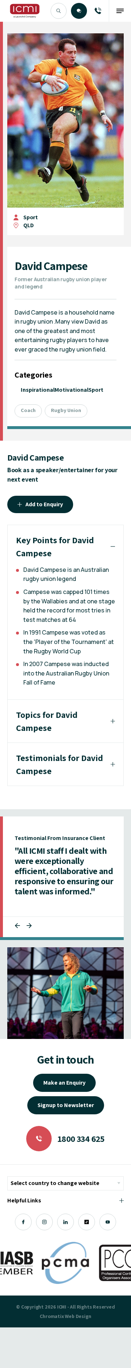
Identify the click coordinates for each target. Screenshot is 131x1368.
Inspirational (38, 390)
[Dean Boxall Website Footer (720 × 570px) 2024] (65, 993)
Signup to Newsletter (65, 1105)
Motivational (71, 390)
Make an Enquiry (64, 1082)
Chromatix (52, 1316)
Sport (30, 217)
